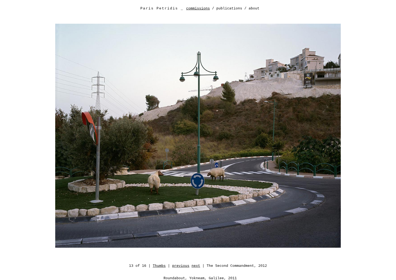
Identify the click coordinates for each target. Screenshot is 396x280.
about (254, 8)
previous (180, 266)
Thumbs (159, 266)
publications (229, 8)
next (196, 266)
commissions (198, 8)
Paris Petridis (159, 8)
